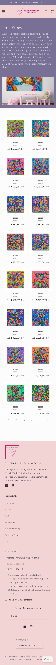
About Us (9, 503)
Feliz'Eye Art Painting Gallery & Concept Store (26, 656)
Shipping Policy (12, 528)
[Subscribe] (44, 616)
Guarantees (10, 522)
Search (8, 509)
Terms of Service (13, 535)
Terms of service (25, 659)
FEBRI (15, 142)
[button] (3, 12)
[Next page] (47, 420)
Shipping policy (40, 659)
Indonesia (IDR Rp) (27, 645)
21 (39, 420)
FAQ (7, 516)
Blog (7, 541)
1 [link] (8, 420)
